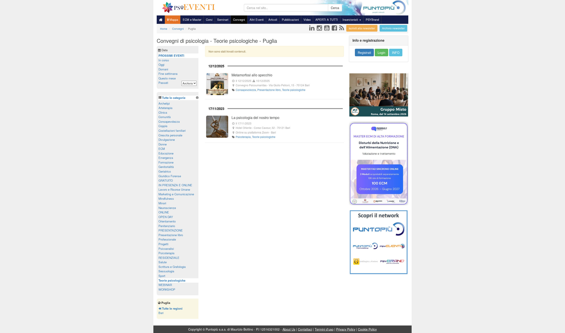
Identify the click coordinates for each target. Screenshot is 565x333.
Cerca (335, 8)
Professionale (167, 239)
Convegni (239, 19)
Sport (161, 276)
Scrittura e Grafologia (172, 267)
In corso (163, 60)
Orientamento (167, 221)
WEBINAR (165, 285)
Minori (162, 203)
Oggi (161, 64)
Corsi (209, 19)
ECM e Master (192, 19)
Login (381, 52)
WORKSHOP (166, 289)
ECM (161, 149)
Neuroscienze (167, 208)
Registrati (364, 52)
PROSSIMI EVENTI (171, 55)
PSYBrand (372, 19)
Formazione (165, 162)
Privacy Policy (345, 329)
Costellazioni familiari (172, 130)
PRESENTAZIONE (170, 230)
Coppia (162, 126)
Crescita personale (170, 135)
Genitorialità (166, 167)
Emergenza (165, 158)
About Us (288, 329)
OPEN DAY (165, 217)
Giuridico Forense (169, 176)
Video (307, 19)
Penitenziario (166, 226)
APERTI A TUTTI (326, 19)
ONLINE (163, 212)
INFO (395, 52)
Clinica (162, 112)
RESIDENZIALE (168, 258)
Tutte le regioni (172, 308)
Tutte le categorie (173, 98)
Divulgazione (166, 139)
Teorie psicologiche (293, 90)
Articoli (272, 19)
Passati (163, 83)
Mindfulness (166, 198)
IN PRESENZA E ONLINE (175, 185)
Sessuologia (166, 271)
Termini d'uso (324, 329)
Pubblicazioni (290, 19)
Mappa (173, 19)
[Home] (161, 19)
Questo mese (167, 78)
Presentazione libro (269, 90)
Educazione (165, 153)
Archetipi (164, 103)
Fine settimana (167, 73)
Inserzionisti (351, 19)
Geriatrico (164, 171)
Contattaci (305, 329)
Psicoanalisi (166, 248)
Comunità (164, 117)
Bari (161, 313)
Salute (162, 262)
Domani (163, 69)
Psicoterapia (243, 137)
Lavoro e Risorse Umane (174, 189)
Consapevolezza (246, 90)
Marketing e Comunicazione (176, 194)
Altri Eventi (257, 19)
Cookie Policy (367, 329)
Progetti (163, 244)
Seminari (222, 19)
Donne (162, 144)
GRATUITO (165, 180)
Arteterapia (165, 108)
